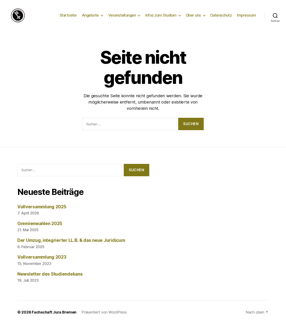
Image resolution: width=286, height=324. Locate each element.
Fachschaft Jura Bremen (54, 312)
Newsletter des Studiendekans (49, 274)
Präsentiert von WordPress (104, 312)
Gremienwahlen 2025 (39, 223)
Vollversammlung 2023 (41, 257)
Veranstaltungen (122, 15)
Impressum (246, 15)
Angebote (90, 15)
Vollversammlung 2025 (41, 206)
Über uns (193, 15)
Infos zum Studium (160, 15)
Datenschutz (221, 15)
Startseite (68, 15)
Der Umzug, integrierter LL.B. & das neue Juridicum (71, 240)
